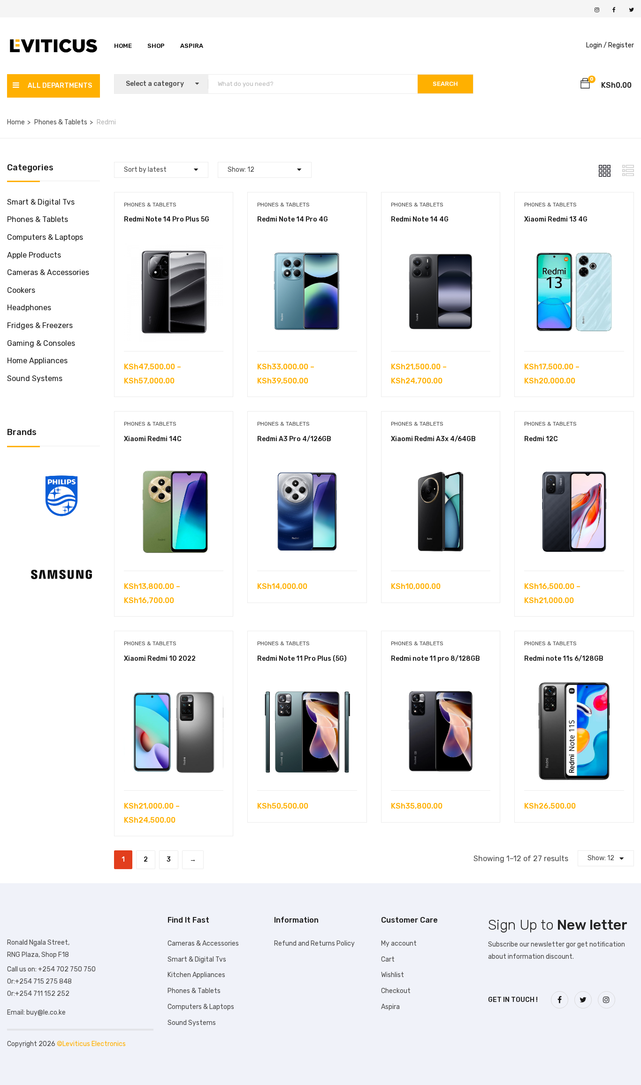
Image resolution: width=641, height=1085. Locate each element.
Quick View (173, 327)
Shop (156, 45)
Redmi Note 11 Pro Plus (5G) (302, 659)
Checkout (396, 991)
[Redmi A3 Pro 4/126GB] (307, 468)
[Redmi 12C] (574, 468)
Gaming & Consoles (41, 343)
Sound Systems (34, 378)
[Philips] (61, 467)
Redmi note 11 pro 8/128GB (435, 659)
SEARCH (445, 83)
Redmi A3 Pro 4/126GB (294, 439)
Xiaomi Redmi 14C (153, 439)
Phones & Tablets (60, 122)
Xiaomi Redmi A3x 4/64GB (433, 439)
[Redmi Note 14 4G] (441, 249)
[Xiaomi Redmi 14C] (174, 468)
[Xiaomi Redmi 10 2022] (174, 688)
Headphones (29, 307)
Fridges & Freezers (40, 325)
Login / (596, 45)
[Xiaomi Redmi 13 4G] (574, 249)
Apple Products (34, 255)
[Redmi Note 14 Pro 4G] (307, 249)
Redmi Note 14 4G (420, 219)
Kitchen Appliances (196, 975)
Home (123, 45)
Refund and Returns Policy (314, 943)
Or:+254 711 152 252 (38, 994)
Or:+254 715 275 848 (39, 982)
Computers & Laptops (45, 237)
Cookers (21, 290)
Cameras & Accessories (48, 272)
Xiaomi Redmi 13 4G (556, 219)
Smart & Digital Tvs (41, 202)
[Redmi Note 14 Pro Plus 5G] (174, 249)
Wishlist (392, 975)
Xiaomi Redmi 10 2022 (160, 659)
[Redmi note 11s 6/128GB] (574, 688)
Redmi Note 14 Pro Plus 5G (166, 219)
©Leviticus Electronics (91, 1044)
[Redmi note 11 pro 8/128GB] (441, 688)
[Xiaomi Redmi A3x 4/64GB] (441, 468)
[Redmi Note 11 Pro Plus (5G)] (307, 688)
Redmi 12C (541, 439)
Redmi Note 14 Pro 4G (292, 219)
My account (399, 943)
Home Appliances (37, 360)
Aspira (191, 45)
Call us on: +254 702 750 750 (51, 969)
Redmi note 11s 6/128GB (563, 659)
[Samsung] (61, 545)
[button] (585, 85)
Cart (388, 959)
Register (621, 45)
